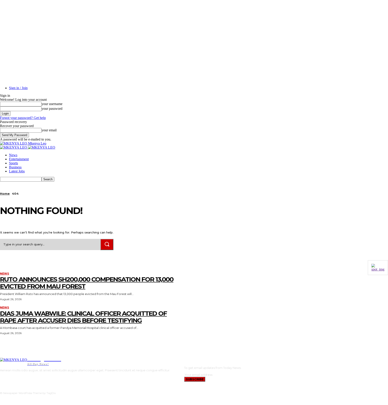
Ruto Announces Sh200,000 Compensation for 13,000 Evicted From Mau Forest (86, 282)
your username (52, 104)
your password (52, 108)
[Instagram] (7, 378)
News (13, 155)
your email (49, 130)
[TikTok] (14, 378)
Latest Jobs (17, 171)
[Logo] (14, 147)
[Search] (106, 244)
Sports (13, 163)
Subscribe (194, 379)
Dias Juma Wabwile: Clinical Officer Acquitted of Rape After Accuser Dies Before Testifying (83, 317)
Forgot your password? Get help (23, 118)
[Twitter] (21, 378)
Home (5, 193)
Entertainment (19, 159)
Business (15, 167)
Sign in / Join (18, 88)
